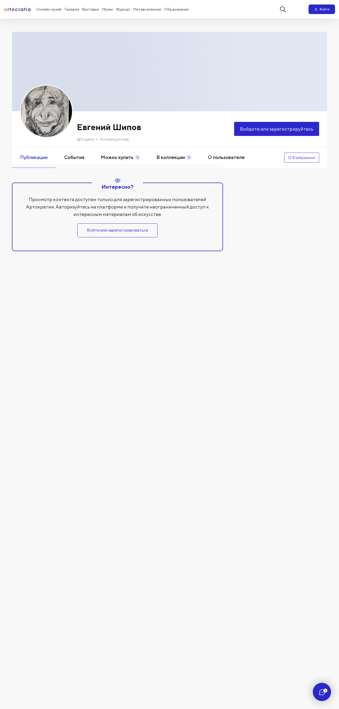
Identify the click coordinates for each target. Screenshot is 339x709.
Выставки (90, 9)
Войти (324, 9)
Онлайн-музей (48, 9)
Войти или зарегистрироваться (117, 230)
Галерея (72, 9)
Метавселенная (147, 9)
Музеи (107, 9)
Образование (176, 9)
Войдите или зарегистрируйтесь (276, 129)
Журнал (123, 9)
